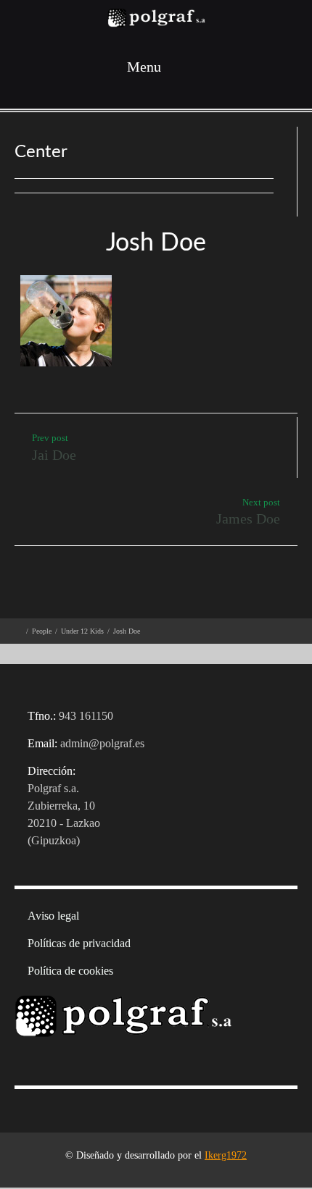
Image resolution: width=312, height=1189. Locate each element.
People (42, 631)
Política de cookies (70, 971)
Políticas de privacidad (79, 943)
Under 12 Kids (82, 631)
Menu (142, 67)
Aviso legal (53, 915)
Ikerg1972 (226, 1155)
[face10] (63, 325)
